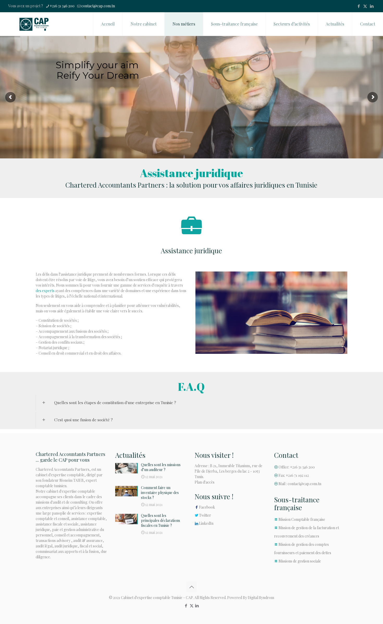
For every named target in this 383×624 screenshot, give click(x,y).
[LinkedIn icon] (372, 6)
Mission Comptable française (302, 519)
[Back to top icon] (191, 586)
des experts (45, 290)
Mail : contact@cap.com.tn (300, 483)
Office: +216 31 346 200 (297, 467)
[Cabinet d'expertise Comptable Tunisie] (34, 24)
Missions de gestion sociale (300, 561)
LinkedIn (206, 523)
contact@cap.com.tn (98, 5)
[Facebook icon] (359, 6)
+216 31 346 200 (62, 5)
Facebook (207, 507)
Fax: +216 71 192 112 (294, 475)
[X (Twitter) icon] (365, 6)
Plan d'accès (204, 482)
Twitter (205, 515)
